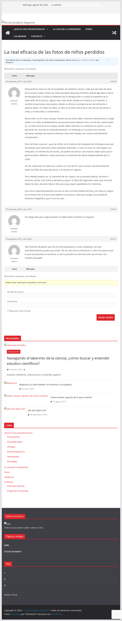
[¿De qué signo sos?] (14, 412)
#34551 (113, 239)
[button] (46, 29)
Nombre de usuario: (15, 292)
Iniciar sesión (105, 317)
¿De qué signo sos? (37, 410)
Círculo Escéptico (13, 551)
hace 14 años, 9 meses (86, 60)
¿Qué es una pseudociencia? (29, 29)
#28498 (113, 81)
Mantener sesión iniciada (20, 311)
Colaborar (20, 36)
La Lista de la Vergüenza (67, 29)
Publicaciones (13, 352)
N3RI (6, 545)
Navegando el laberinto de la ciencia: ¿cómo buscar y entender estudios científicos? (58, 361)
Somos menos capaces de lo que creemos (71, 397)
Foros (88, 29)
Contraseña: (12, 301)
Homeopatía (13, 456)
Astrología (12, 461)
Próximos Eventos (16, 486)
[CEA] (7, 524)
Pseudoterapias (15, 441)
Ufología (11, 446)
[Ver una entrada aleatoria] (114, 32)
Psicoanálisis (13, 436)
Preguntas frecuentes (18, 490)
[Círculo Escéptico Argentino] (7, 32)
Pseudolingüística (16, 451)
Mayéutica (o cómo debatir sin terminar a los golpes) (45, 384)
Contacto (36, 36)
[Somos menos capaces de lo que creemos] (26, 399)
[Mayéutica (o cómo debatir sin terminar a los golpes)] (10, 386)
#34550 (113, 209)
